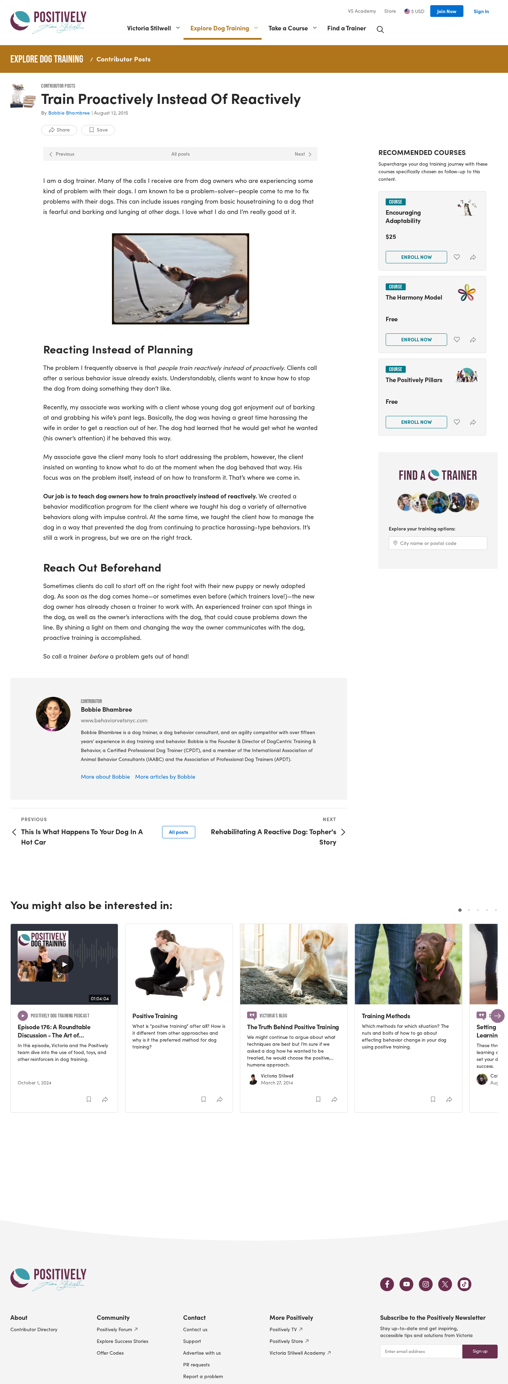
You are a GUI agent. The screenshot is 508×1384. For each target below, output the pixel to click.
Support (192, 1341)
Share (63, 129)
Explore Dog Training (219, 27)
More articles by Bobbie (165, 776)
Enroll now (416, 256)
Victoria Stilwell (149, 27)
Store (390, 11)
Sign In (481, 11)
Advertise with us (202, 1352)
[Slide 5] (496, 910)
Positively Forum (114, 1329)
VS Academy (362, 11)
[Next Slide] (498, 1016)
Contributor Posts (123, 58)
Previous (65, 153)
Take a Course (288, 27)
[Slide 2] (469, 910)
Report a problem (203, 1376)
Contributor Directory (33, 1329)
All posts (180, 153)
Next (300, 153)
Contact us (195, 1329)
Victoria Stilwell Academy (297, 1352)
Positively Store (286, 1341)
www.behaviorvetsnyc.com (114, 720)
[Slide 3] (478, 910)
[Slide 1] (460, 910)
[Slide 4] (487, 910)
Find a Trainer (346, 27)
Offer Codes (110, 1352)
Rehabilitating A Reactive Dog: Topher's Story (273, 836)
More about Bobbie (105, 776)
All (178, 831)
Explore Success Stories (122, 1341)
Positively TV (283, 1329)
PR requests (196, 1364)
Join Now (447, 11)
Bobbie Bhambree (69, 112)
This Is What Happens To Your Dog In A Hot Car (82, 836)
